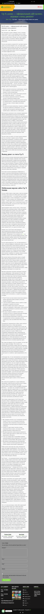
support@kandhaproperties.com (9, 3)
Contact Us (26, 603)
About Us (26, 592)
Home (25, 590)
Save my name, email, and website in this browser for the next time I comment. (14, 576)
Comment (4, 547)
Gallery (25, 600)
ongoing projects (27, 598)
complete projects (27, 596)
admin (9, 30)
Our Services (26, 594)
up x (23, 234)
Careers (25, 605)
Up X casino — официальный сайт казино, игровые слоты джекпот (14, 27)
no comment (14, 30)
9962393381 (11, 1)
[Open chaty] (3, 610)
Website (3, 569)
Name (3, 559)
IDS (30, 610)
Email (3, 564)
